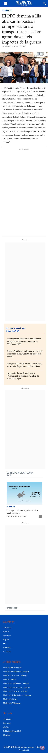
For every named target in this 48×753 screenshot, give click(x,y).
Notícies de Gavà (9, 679)
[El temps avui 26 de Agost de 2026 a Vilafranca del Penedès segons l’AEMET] (24, 493)
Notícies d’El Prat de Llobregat (15, 675)
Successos (7, 635)
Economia (7, 647)
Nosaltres (6, 735)
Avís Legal (7, 719)
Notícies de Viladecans (11, 703)
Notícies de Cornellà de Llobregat (16, 671)
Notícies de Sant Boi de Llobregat (16, 683)
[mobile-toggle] (5, 3)
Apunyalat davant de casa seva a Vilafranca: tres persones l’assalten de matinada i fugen (23, 376)
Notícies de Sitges (10, 699)
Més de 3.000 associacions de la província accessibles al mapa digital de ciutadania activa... (25, 354)
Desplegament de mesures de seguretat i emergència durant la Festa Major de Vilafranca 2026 (24, 341)
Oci (4, 643)
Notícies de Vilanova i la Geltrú (15, 691)
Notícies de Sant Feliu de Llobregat (16, 687)
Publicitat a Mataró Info (12, 731)
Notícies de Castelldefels (12, 667)
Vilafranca (7, 627)
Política (7, 10)
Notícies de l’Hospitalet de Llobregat (17, 695)
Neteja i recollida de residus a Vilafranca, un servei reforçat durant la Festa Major (24, 364)
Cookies (6, 727)
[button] (44, 3)
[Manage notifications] (42, 748)
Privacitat (7, 723)
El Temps (11, 506)
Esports (6, 639)
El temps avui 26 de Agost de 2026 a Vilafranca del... (22, 511)
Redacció (7, 46)
